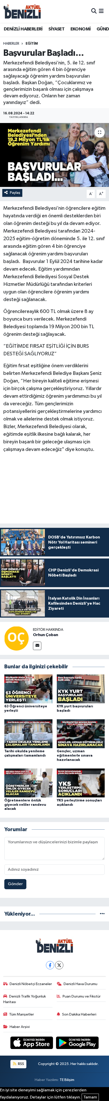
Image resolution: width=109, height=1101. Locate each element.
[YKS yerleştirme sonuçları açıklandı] (81, 783)
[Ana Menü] (101, 11)
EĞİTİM (32, 43)
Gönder (15, 884)
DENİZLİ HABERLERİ (23, 29)
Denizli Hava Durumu (80, 984)
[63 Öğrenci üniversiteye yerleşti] (28, 689)
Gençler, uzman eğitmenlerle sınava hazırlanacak (75, 755)
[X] (59, 965)
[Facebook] (50, 965)
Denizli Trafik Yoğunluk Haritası (24, 999)
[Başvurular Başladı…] (54, 155)
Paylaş (15, 193)
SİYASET (56, 29)
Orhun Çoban (45, 635)
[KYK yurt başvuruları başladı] (81, 689)
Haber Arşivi (20, 1027)
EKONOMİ (80, 29)
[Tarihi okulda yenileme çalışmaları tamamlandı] (28, 733)
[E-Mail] (37, 646)
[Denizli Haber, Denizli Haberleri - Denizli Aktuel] (22, 11)
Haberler (11, 43)
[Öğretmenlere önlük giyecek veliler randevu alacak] (28, 783)
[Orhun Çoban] (16, 638)
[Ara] (94, 11)
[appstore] (32, 1044)
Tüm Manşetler (21, 1014)
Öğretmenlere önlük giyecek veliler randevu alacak (25, 805)
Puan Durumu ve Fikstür (82, 996)
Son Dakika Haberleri (79, 1014)
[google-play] (77, 1044)
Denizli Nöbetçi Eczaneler (31, 984)
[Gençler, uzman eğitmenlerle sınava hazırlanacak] (81, 733)
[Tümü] (102, 914)
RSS (20, 1064)
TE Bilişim (67, 1080)
